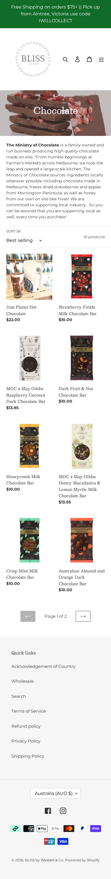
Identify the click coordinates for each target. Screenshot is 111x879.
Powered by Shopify (82, 860)
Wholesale (22, 681)
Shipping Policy (27, 756)
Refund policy (25, 726)
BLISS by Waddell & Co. (44, 860)
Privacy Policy (25, 741)
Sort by (13, 231)
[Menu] (101, 59)
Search (18, 696)
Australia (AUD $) (54, 793)
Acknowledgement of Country (43, 666)
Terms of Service (28, 711)
